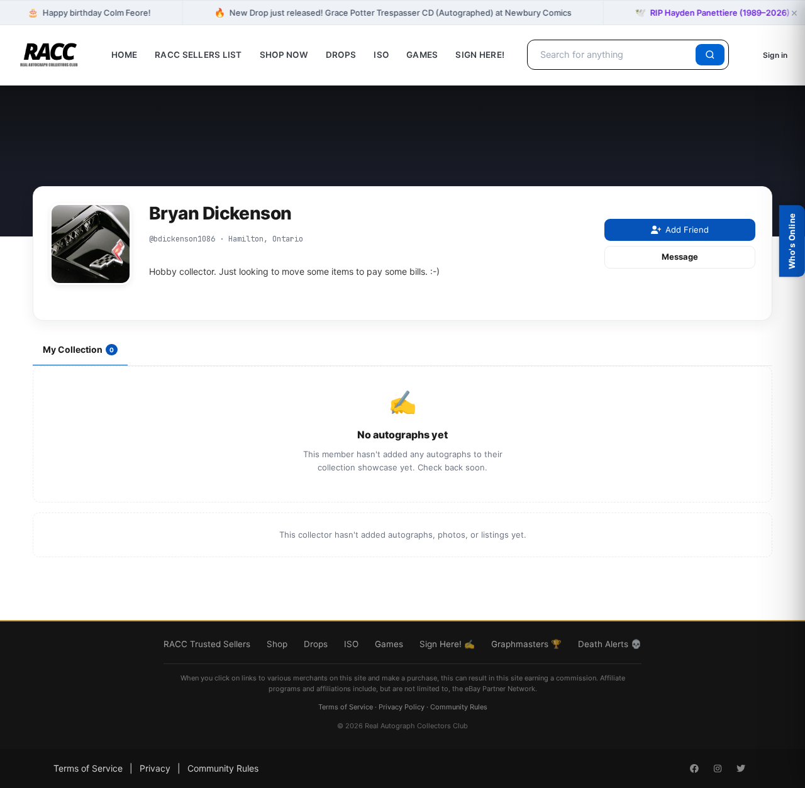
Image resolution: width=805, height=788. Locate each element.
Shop (277, 644)
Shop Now (284, 55)
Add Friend (687, 230)
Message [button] (680, 257)
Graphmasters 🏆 (526, 644)
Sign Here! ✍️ (447, 644)
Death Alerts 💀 (609, 644)
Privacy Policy (402, 706)
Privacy (155, 768)
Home (124, 55)
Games (422, 55)
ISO (381, 55)
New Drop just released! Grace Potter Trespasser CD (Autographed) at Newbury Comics (393, 12)
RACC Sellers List (198, 55)
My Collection (78, 349)
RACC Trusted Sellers (207, 644)
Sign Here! (479, 55)
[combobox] (613, 54)
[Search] (710, 54)
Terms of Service (345, 706)
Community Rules (458, 706)
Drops (341, 55)
